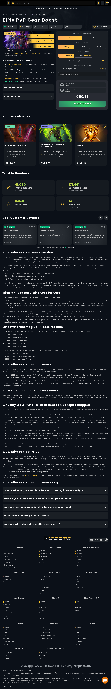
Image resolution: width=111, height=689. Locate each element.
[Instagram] (101, 540)
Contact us (40, 8)
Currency (42, 579)
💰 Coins (6, 627)
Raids (41, 559)
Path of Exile (91, 572)
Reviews (58, 8)
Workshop (6, 638)
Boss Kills (7, 635)
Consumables (44, 588)
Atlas (77, 585)
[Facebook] (96, 540)
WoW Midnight (55, 547)
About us (6, 551)
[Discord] (91, 540)
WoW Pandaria (19, 598)
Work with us (8, 554)
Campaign (6, 658)
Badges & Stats (45, 630)
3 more (41, 619)
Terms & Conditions (10, 568)
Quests (41, 658)
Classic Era (7, 579)
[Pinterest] (106, 540)
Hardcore (6, 582)
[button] (102, 3)
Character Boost (9, 613)
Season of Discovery (11, 585)
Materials (42, 613)
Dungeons (78, 565)
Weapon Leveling (9, 661)
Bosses (41, 590)
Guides (5, 556)
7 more (41, 568)
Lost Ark (91, 623)
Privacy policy (8, 565)
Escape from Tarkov (55, 649)
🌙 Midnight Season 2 (47, 554)
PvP (40, 565)
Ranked (41, 627)
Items (41, 585)
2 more (41, 593)
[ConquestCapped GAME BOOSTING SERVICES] (46, 538)
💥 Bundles (43, 556)
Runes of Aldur (45, 576)
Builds (77, 582)
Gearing (78, 559)
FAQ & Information (10, 559)
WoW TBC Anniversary (91, 547)
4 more (77, 568)
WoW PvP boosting (32, 475)
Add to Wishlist (103, 26)
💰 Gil (77, 602)
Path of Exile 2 (55, 572)
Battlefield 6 (19, 649)
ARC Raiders (20, 623)
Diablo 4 (55, 598)
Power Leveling (81, 556)
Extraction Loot (9, 641)
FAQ (50, 8)
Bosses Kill (79, 588)
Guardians (79, 641)
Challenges (7, 610)
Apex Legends (55, 623)
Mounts (77, 610)
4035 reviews (59, 247)
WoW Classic (19, 572)
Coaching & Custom (46, 638)
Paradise (78, 635)
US (94, 38)
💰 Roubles (43, 652)
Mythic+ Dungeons (46, 562)
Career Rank (7, 652)
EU (70, 38)
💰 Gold (42, 551)
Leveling (78, 607)
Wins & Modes (44, 633)
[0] (98, 3)
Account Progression (47, 635)
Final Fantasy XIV (91, 598)
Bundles (42, 604)
